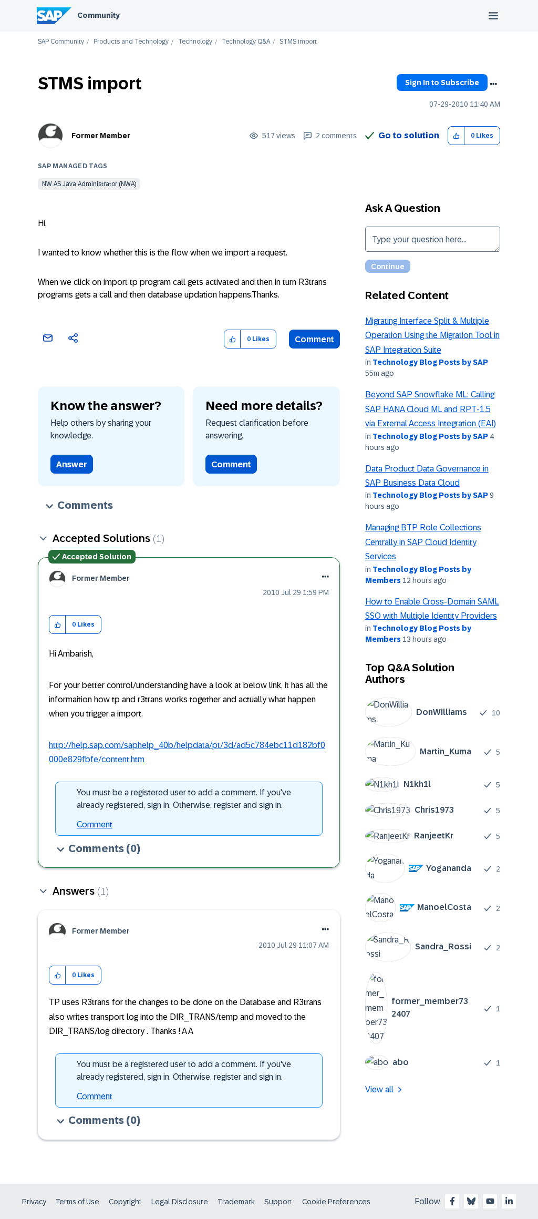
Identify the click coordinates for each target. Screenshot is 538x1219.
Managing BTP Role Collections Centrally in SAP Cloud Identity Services (423, 542)
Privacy (34, 1201)
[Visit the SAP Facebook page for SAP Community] (452, 1201)
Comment (314, 339)
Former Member (100, 135)
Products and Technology (131, 41)
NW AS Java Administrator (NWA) (89, 184)
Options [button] (493, 84)
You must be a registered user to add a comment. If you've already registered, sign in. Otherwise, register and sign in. (184, 799)
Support (278, 1201)
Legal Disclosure (179, 1201)
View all (379, 1089)
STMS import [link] (298, 41)
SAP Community (61, 41)
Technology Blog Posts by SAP (430, 362)
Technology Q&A (246, 41)
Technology (195, 41)
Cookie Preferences (336, 1201)
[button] (456, 136)
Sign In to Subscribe (442, 82)
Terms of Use (77, 1201)
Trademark (236, 1201)
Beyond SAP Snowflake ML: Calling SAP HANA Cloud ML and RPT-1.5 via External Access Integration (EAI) (430, 409)
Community (98, 15)
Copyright (125, 1201)
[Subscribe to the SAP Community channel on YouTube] (490, 1201)
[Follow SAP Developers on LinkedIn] (509, 1201)
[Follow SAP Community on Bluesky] (471, 1201)
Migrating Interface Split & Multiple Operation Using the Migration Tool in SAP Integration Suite (432, 335)
